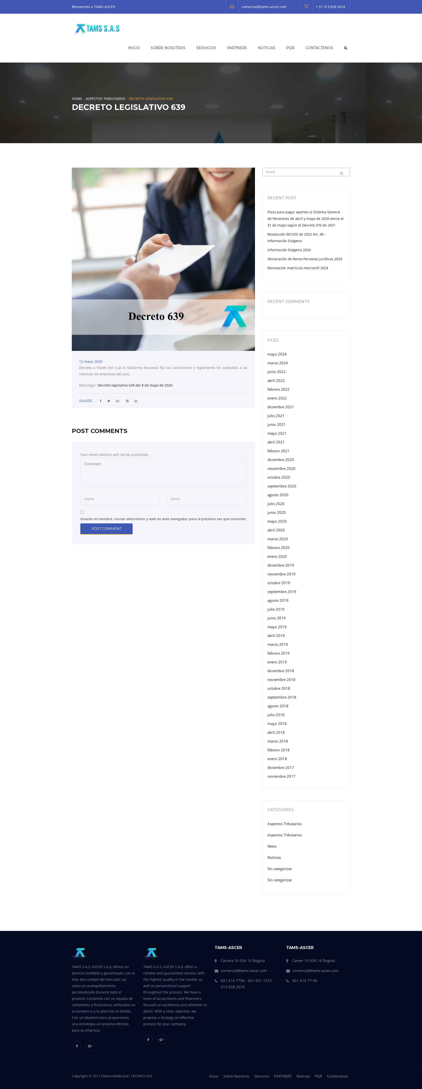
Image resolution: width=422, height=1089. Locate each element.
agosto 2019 (277, 600)
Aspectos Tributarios (105, 98)
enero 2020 (277, 556)
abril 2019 (276, 635)
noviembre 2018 (281, 679)
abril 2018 (276, 732)
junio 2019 (276, 617)
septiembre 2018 (281, 697)
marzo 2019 (277, 644)
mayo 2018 (277, 723)
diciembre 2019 (280, 565)
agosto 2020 (277, 494)
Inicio (134, 48)
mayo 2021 (277, 433)
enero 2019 (277, 661)
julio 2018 (276, 714)
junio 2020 (276, 512)
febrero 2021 (278, 450)
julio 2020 (276, 503)
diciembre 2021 (280, 406)
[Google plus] (90, 1046)
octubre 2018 (278, 688)
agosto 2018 (277, 705)
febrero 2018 (278, 749)
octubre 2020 (278, 477)
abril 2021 (276, 442)
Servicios (206, 48)
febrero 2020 (278, 547)
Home (77, 98)
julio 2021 (276, 415)
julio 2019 (276, 609)
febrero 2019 (278, 653)
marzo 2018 (277, 741)
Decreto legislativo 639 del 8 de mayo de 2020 (135, 385)
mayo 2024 (277, 354)
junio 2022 (276, 371)
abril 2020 (276, 530)
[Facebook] (77, 1046)
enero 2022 (277, 398)
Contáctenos (319, 48)
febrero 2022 (278, 389)
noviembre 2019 (281, 573)
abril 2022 (276, 380)
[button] (345, 48)
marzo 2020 (277, 538)
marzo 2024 (277, 362)
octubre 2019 (278, 582)
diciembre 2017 (280, 767)
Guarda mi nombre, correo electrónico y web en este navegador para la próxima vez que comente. (163, 519)
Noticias (266, 48)
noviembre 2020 (281, 468)
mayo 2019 (277, 626)
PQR (290, 48)
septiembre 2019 (281, 591)
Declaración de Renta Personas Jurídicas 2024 (304, 259)
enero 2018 (277, 758)
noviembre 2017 (281, 776)
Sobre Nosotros (168, 48)
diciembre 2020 (280, 459)
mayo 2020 (277, 521)
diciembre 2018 (280, 670)
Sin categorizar (279, 868)
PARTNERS (237, 48)
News (272, 846)
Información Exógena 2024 (289, 250)
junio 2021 (276, 424)
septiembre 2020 (281, 486)
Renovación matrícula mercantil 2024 (297, 268)
